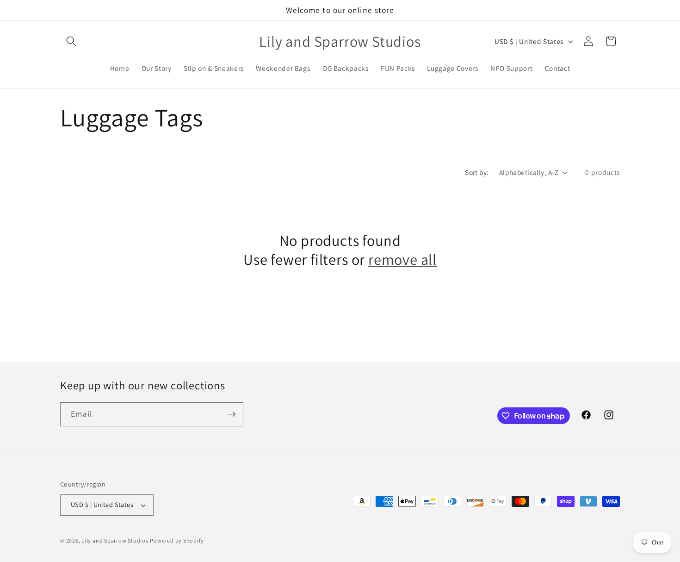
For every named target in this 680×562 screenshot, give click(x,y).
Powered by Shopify (177, 540)
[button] (71, 41)
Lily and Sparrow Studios (114, 540)
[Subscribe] (232, 414)
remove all (402, 259)
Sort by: (477, 172)
